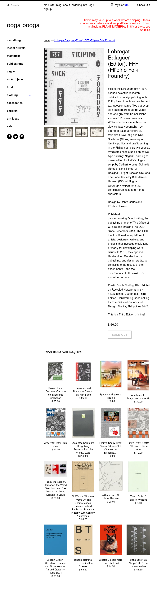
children (12, 110)
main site (49, 5)
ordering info (79, 5)
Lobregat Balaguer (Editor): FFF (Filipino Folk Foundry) (84, 40)
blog (58, 5)
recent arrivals (16, 48)
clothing (19, 95)
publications (19, 63)
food (10, 87)
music (19, 71)
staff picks (13, 56)
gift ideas (13, 118)
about (66, 5)
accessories (15, 103)
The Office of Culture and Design (128, 225)
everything (14, 40)
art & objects (15, 79)
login (92, 5)
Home (47, 40)
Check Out (143, 5)
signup (48, 9)
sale (9, 126)
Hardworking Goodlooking (127, 218)
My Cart (122, 5)
